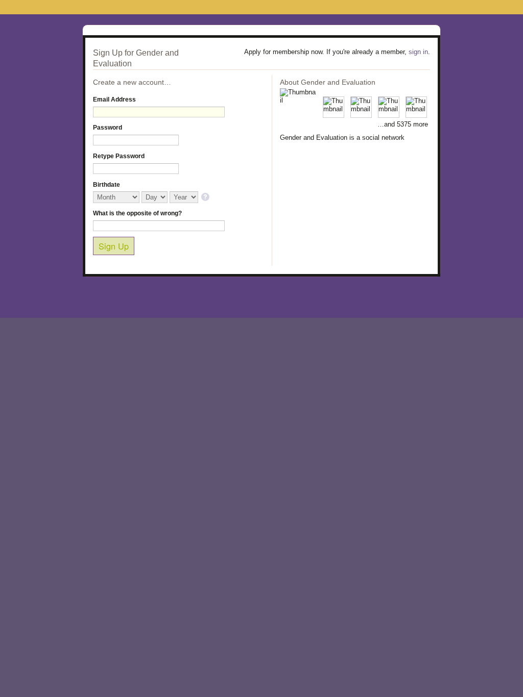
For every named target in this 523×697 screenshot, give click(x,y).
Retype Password (119, 156)
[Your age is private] (206, 198)
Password (107, 127)
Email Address (114, 99)
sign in (418, 52)
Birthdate (106, 184)
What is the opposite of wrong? (137, 213)
